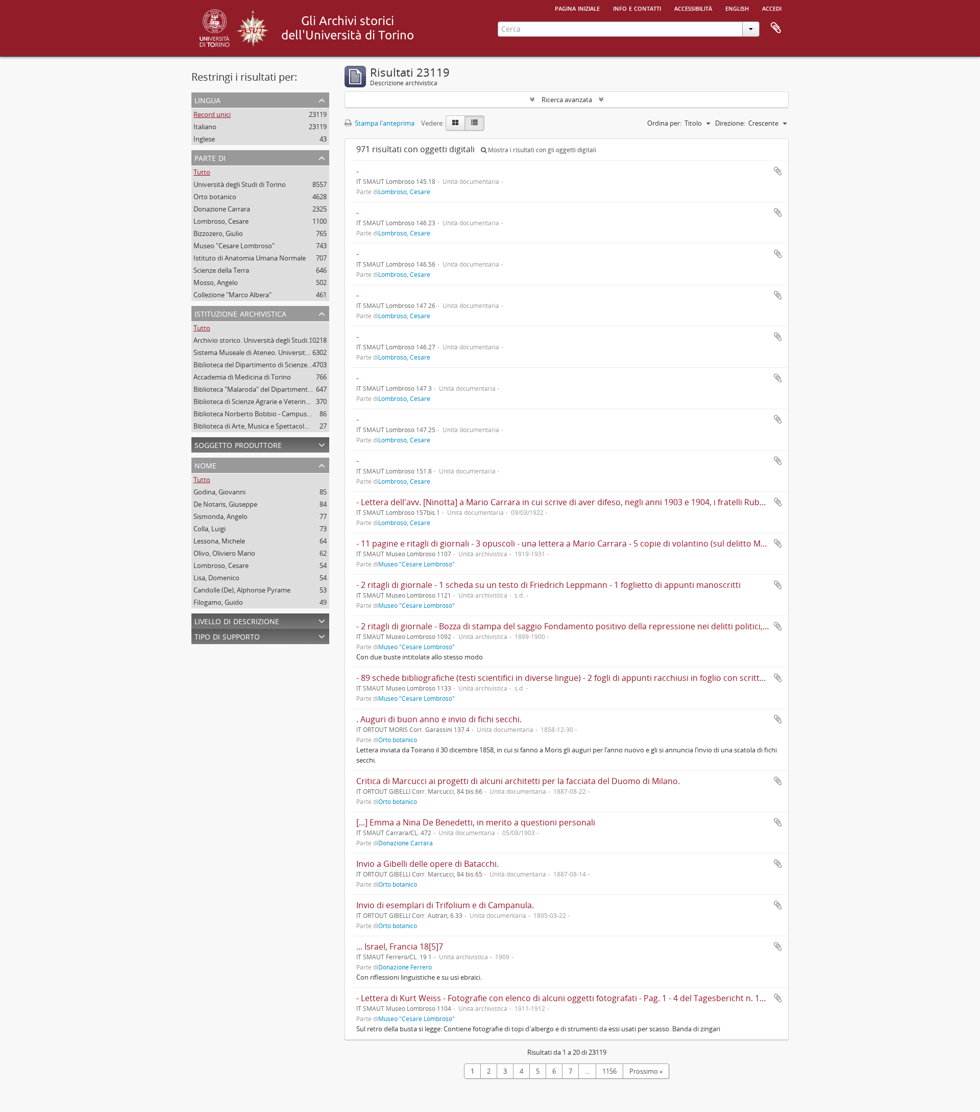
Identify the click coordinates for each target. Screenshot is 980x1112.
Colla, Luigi (209, 528)
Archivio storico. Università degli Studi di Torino (264, 340)
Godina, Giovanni (219, 491)
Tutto (201, 172)
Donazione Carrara (221, 209)
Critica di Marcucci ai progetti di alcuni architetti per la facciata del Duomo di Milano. (518, 781)
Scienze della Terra (221, 270)
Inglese (204, 139)
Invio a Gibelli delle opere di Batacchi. (427, 863)
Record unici (212, 114)
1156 (609, 1071)
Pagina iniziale (577, 7)
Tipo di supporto (227, 636)
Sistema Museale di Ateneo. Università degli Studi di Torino (282, 352)
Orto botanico (214, 196)
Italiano (204, 126)
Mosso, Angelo (215, 282)
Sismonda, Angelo (220, 516)
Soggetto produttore (238, 444)
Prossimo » (646, 1071)
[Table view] (474, 123)
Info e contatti (637, 7)
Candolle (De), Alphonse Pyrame (241, 590)
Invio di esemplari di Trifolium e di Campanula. (445, 905)
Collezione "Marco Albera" (232, 294)
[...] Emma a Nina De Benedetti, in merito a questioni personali (475, 822)
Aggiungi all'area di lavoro (778, 171)
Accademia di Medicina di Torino (242, 377)
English (737, 7)
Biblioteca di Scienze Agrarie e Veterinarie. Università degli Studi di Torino (302, 401)
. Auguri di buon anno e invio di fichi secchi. (439, 719)
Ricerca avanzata (567, 99)
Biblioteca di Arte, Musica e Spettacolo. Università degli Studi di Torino (298, 426)
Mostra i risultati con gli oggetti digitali (541, 150)
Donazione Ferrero (405, 967)
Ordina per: (664, 123)
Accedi (771, 7)
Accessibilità (693, 7)
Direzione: (730, 123)
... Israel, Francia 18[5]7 (399, 946)
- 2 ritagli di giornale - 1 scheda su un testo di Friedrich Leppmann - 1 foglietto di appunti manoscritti (548, 584)
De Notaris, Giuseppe (225, 504)
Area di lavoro (776, 28)
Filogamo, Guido (218, 602)
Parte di (210, 157)
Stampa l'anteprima (383, 123)
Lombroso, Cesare (221, 221)
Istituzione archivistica (240, 313)
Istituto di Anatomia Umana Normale (249, 258)
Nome (205, 464)
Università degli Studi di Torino (239, 184)
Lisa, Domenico (216, 577)
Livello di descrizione (236, 620)
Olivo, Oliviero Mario (224, 553)
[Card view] (455, 123)
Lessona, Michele (219, 541)
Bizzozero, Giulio (218, 233)
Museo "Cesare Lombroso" (234, 245)
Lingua (207, 99)
